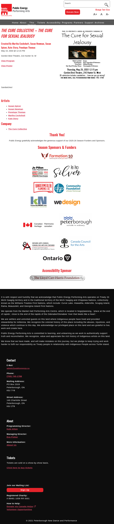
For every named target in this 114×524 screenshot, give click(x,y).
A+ (95, 14)
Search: (68, 3)
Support (89, 22)
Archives (99, 22)
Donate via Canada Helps (20, 506)
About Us (11, 445)
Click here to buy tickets (20, 468)
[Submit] (106, 4)
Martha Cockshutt (16, 115)
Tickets (41, 22)
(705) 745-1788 (14, 376)
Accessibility (54, 22)
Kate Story (13, 119)
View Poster (6, 66)
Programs (67, 22)
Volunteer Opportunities (19, 509)
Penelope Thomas (16, 112)
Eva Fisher (12, 437)
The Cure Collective (17, 129)
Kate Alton (12, 429)
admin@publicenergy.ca (18, 368)
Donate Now (73, 12)
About (23, 22)
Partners (78, 22)
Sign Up (18, 490)
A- (107, 14)
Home (15, 22)
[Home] (23, 15)
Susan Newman (15, 109)
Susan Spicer (14, 106)
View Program (7, 61)
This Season (32, 23)
